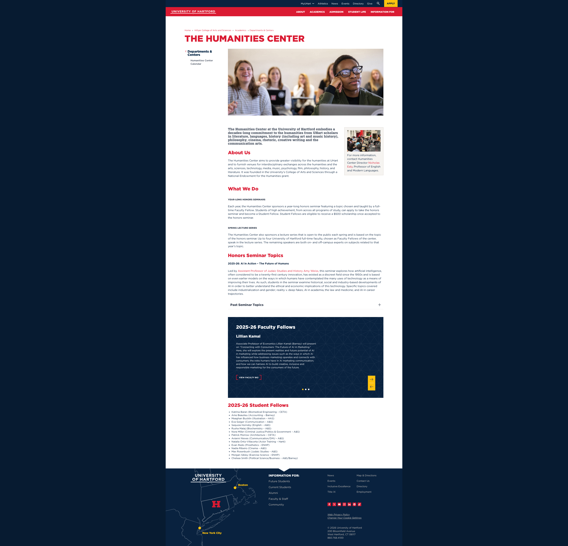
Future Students (279, 481)
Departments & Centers (262, 30)
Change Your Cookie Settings (344, 517)
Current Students (280, 487)
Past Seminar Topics (246, 305)
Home (188, 30)
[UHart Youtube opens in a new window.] (339, 504)
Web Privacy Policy (338, 514)
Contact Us (363, 480)
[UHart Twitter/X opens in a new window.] (334, 504)
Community (276, 504)
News (330, 475)
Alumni (273, 493)
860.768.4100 (335, 537)
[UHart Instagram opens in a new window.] (344, 504)
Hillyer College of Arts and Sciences (213, 30)
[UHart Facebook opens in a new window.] (329, 504)
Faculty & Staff (278, 498)
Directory (362, 486)
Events (331, 480)
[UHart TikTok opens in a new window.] (359, 504)
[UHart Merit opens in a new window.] (354, 504)
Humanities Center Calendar (202, 62)
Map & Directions (366, 475)
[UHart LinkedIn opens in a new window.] (349, 504)
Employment (364, 491)
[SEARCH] (378, 3)
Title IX (331, 491)
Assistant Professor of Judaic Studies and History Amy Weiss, (278, 271)
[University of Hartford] (192, 12)
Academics (240, 30)
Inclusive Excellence (338, 486)
